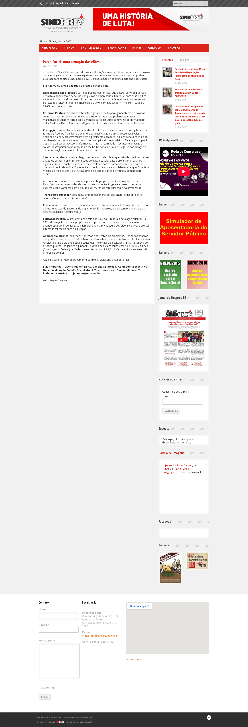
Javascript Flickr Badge (178, 465)
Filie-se (136, 48)
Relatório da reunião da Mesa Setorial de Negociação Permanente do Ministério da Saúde (190, 74)
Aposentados (117, 48)
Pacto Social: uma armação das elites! (71, 61)
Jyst (167, 469)
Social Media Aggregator (177, 470)
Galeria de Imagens (171, 453)
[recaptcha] (46, 687)
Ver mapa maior (134, 659)
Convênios (155, 48)
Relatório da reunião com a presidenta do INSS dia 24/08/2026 (188, 93)
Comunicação (91, 48)
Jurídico (69, 48)
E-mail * (44, 625)
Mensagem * (47, 640)
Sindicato (50, 48)
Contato (174, 48)
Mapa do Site (61, 3)
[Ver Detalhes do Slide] (151, 19)
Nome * (44, 609)
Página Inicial (45, 3)
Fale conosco (78, 3)
